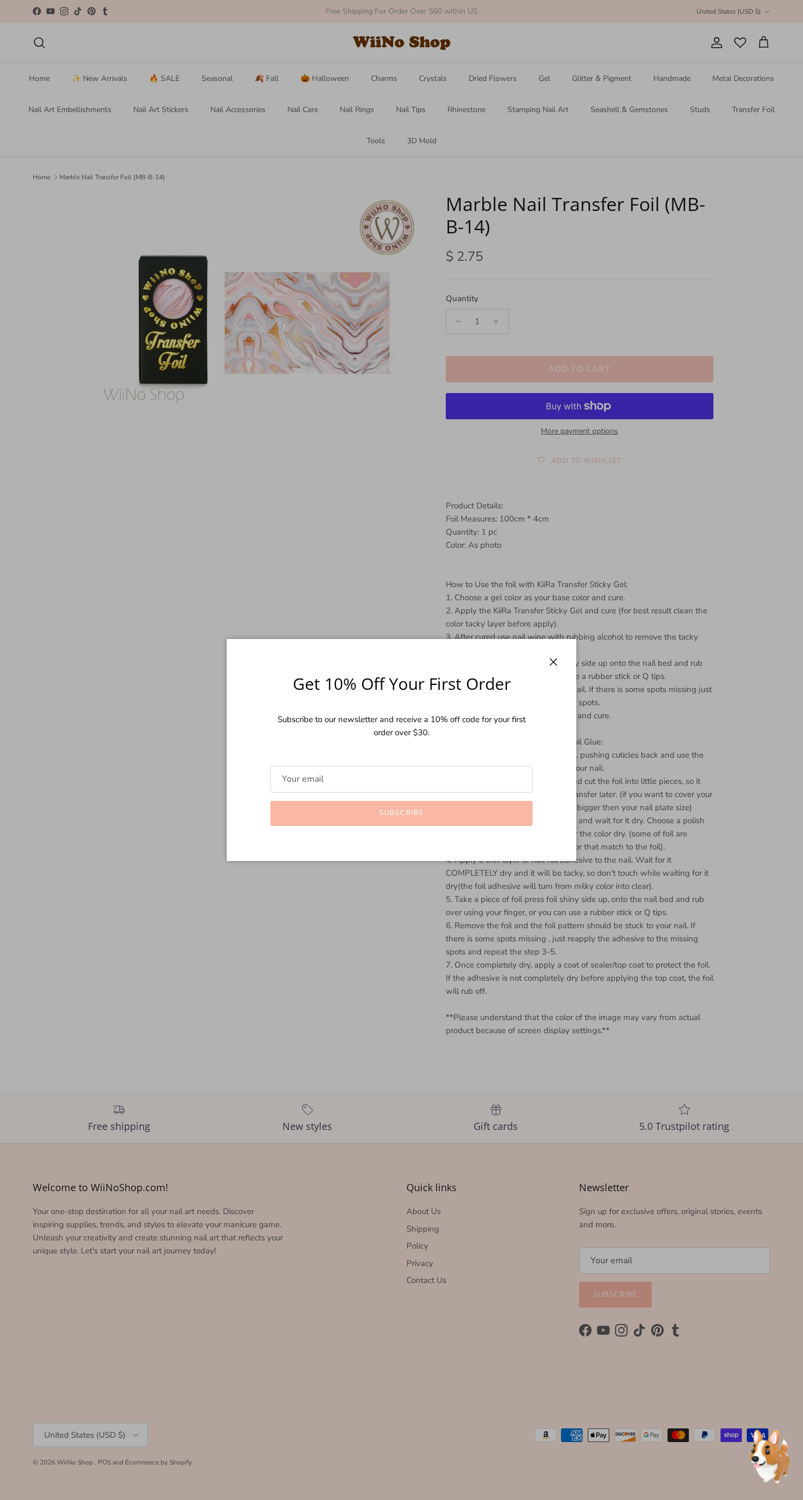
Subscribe (401, 813)
